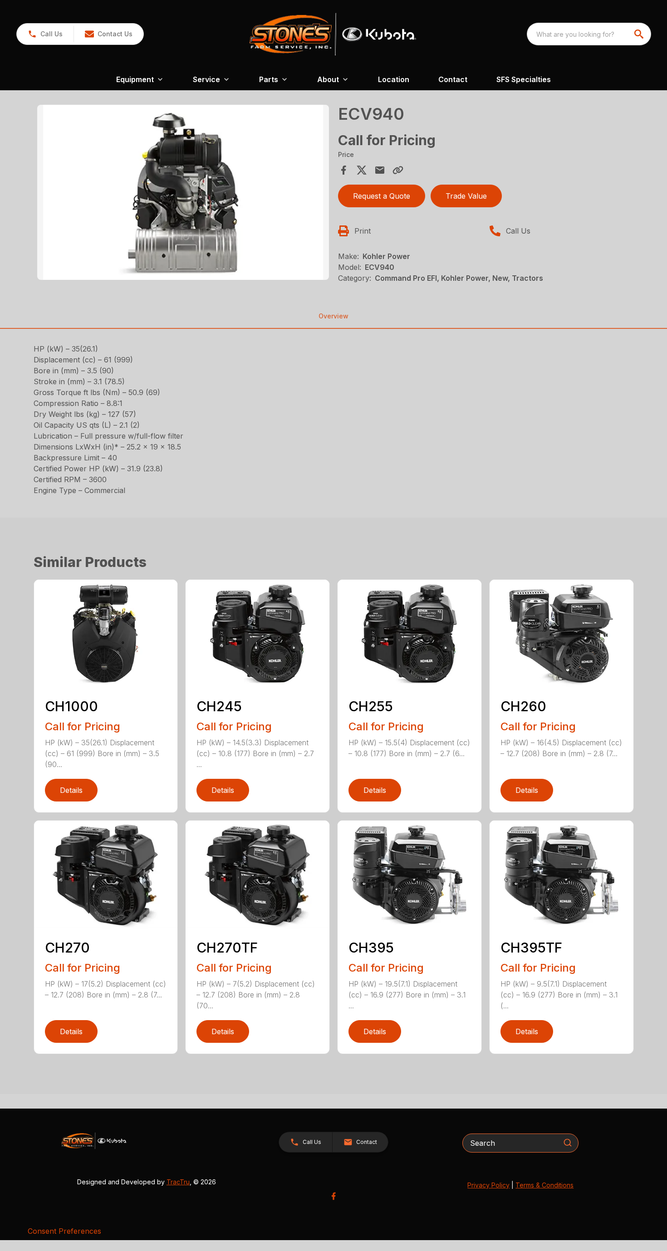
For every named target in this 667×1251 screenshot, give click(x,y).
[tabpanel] (183, 194)
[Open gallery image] (183, 192)
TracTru (178, 1182)
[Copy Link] (397, 170)
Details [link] (71, 790)
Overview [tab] (333, 316)
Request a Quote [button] (381, 195)
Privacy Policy (488, 1185)
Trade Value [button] (466, 195)
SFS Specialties (523, 79)
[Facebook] (333, 1196)
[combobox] (589, 34)
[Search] (567, 1142)
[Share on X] (361, 170)
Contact (452, 79)
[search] (640, 34)
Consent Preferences (64, 1231)
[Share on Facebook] (343, 170)
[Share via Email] (379, 170)
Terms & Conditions (544, 1185)
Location (393, 79)
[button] (45, 34)
